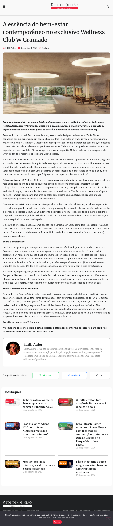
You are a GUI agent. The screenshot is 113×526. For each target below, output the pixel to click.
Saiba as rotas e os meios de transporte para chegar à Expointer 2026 (37, 403)
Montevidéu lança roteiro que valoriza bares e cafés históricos (38, 465)
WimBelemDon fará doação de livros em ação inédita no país (91, 403)
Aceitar (57, 522)
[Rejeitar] (108, 518)
